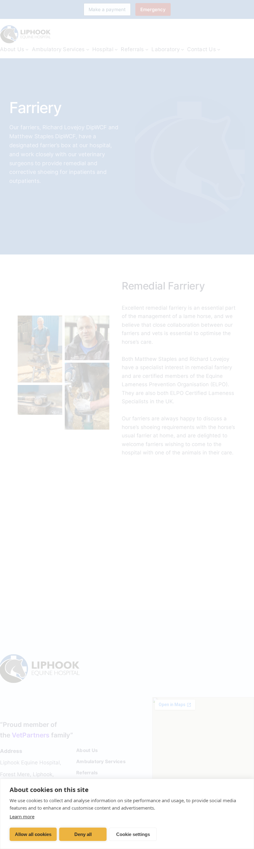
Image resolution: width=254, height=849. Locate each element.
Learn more (22, 816)
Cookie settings (133, 834)
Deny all (83, 834)
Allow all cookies (33, 834)
